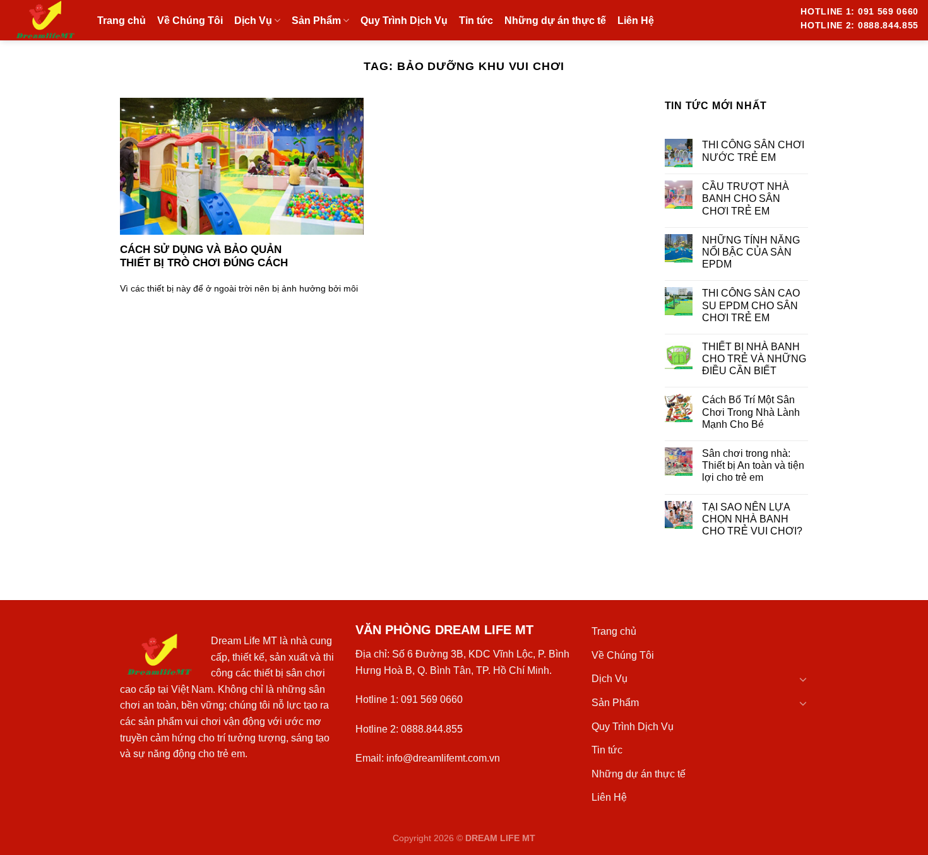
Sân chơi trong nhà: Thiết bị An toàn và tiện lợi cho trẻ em (753, 465)
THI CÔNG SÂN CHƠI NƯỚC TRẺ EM (753, 150)
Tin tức (607, 750)
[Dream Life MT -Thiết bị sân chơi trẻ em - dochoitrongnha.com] (43, 20)
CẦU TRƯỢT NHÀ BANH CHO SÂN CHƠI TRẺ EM (745, 198)
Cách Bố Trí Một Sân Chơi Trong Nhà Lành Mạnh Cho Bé (751, 411)
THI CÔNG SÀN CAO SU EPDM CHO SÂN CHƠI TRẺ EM (751, 305)
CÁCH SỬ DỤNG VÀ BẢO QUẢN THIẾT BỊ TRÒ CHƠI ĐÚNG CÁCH (204, 256)
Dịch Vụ (610, 678)
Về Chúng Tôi (623, 655)
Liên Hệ (609, 797)
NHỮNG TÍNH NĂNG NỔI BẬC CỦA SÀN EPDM (751, 252)
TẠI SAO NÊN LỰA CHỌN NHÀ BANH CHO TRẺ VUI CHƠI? (752, 519)
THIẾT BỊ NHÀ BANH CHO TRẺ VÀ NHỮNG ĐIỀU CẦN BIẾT (754, 358)
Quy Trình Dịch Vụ (633, 726)
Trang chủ (614, 631)
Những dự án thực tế (639, 774)
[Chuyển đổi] (803, 679)
